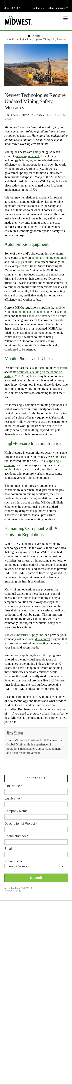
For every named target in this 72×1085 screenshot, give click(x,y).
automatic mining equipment (49, 257)
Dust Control (14, 115)
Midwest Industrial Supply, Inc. (24, 635)
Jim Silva (14, 733)
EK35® (26, 115)
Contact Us (38, 7)
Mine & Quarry (39, 115)
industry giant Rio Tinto (25, 262)
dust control (42, 639)
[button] (65, 18)
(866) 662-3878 (12, 7)
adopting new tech (28, 156)
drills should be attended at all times (44, 316)
